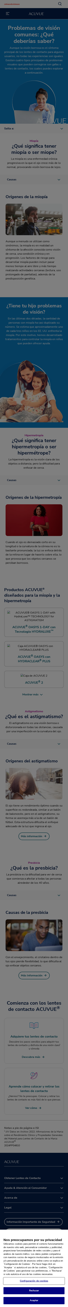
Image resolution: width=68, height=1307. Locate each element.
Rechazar (34, 1290)
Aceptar (34, 1300)
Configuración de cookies (34, 1281)
